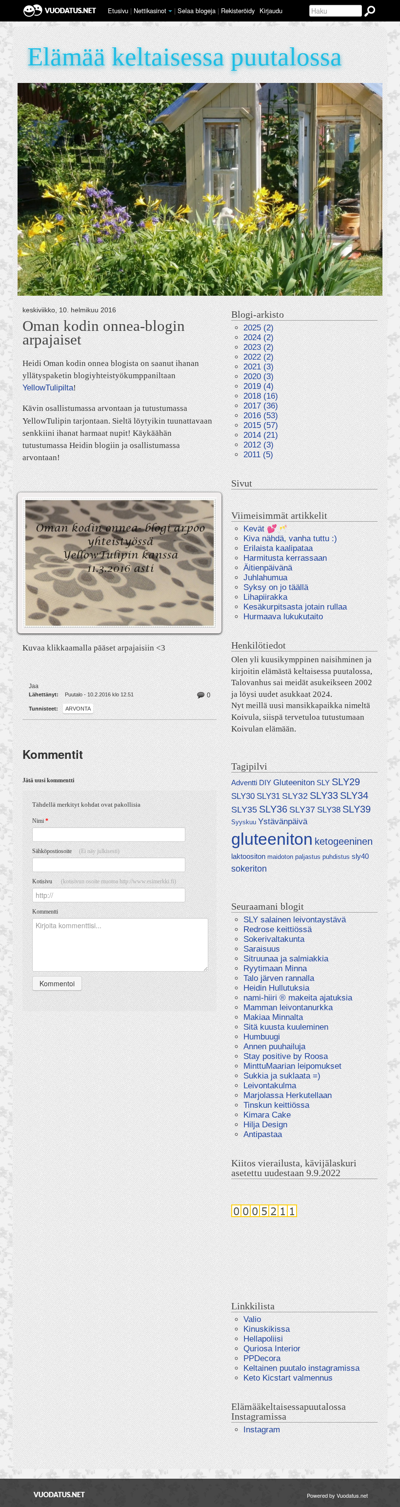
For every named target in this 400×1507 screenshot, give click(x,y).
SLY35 (244, 809)
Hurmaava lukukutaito (283, 616)
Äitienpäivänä (267, 567)
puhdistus (336, 856)
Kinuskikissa (266, 1329)
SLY (323, 782)
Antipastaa (262, 1134)
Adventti (244, 782)
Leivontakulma (269, 1085)
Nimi (40, 821)
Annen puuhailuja (274, 1046)
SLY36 (273, 809)
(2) (258, 327)
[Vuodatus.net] (59, 1494)
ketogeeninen (344, 841)
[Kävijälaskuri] (264, 1210)
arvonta (78, 709)
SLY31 (268, 796)
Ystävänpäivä (282, 821)
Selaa (197, 10)
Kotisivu (104, 881)
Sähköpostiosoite (76, 851)
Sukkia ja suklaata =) (281, 1075)
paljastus (307, 856)
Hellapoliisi (263, 1339)
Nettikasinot (150, 10)
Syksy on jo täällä (275, 587)
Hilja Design (265, 1124)
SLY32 (295, 796)
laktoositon (248, 856)
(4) (258, 386)
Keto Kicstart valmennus (288, 1378)
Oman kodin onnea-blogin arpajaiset (103, 332)
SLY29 (346, 781)
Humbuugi (261, 1036)
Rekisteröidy (238, 10)
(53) (260, 415)
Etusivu (118, 10)
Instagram (261, 1429)
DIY (265, 782)
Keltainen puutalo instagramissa (301, 1368)
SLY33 (324, 795)
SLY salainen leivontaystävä (294, 919)
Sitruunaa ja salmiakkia (285, 958)
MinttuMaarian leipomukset (292, 1066)
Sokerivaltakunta (273, 939)
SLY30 (243, 796)
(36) (260, 405)
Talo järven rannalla (278, 978)
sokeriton (249, 868)
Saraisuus (261, 949)
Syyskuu (243, 822)
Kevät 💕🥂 (265, 528)
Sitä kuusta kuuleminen (285, 1027)
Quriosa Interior (271, 1348)
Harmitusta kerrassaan (285, 558)
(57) (260, 425)
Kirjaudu (271, 10)
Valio (252, 1319)
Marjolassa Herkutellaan (287, 1095)
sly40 (360, 856)
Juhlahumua (265, 577)
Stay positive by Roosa (285, 1056)
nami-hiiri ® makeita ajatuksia (297, 997)
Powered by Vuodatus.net (337, 1495)
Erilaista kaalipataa (278, 548)
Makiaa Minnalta (273, 1017)
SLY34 (354, 795)
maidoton (280, 856)
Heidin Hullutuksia (276, 988)
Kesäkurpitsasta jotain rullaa (295, 606)
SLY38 (328, 810)
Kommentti (45, 912)
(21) (260, 435)
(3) (258, 366)
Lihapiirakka (265, 597)
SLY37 (302, 809)
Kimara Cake (267, 1115)
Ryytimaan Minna (275, 968)
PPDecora (261, 1358)
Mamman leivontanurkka (288, 1007)
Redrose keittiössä (277, 929)
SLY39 (356, 809)
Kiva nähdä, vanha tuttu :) (290, 538)
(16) (260, 396)
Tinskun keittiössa (276, 1105)
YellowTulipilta (47, 387)
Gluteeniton (294, 782)
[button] (170, 11)
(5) (258, 454)
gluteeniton (272, 839)
